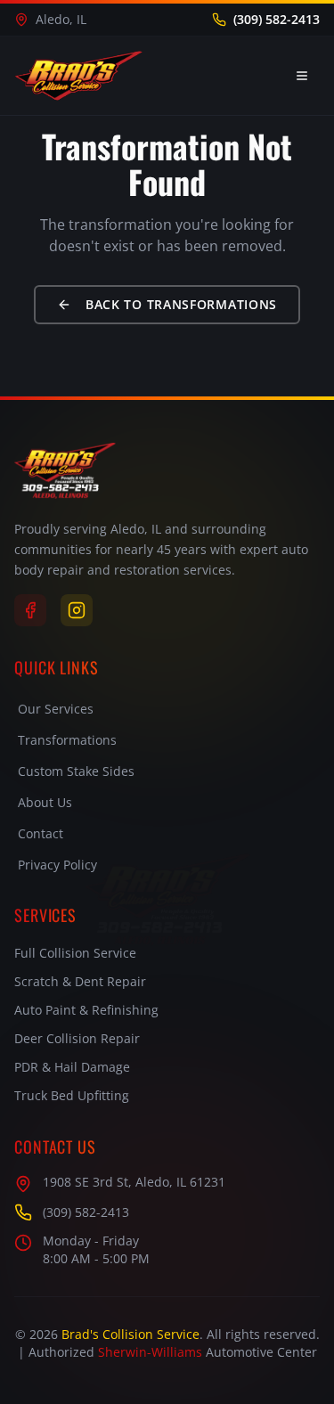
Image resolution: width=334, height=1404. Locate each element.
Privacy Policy (57, 864)
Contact (40, 833)
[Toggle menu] (302, 76)
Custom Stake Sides (76, 771)
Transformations (67, 739)
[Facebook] (30, 610)
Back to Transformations (181, 304)
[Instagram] (77, 610)
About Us (45, 802)
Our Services (56, 708)
